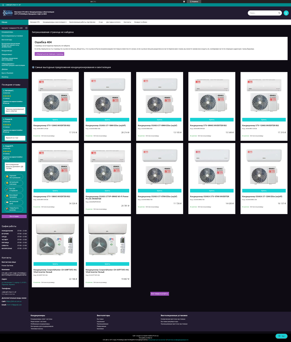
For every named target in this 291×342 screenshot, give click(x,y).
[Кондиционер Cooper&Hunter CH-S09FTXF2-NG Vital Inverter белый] (55, 239)
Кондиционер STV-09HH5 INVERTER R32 (208, 125)
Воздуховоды (7, 50)
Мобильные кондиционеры (40, 324)
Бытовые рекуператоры (169, 321)
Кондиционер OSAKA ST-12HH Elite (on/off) (262, 196)
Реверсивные (101, 326)
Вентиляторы (7, 40)
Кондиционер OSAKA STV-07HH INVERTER (209, 196)
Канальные (101, 321)
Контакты (127, 22)
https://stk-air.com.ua (13, 301)
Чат (283, 336)
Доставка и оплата (113, 22)
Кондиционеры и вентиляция (54, 22)
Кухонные (100, 328)
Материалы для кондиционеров (42, 326)
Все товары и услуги (159, 294)
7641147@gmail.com (14, 305)
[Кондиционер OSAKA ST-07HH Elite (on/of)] (159, 166)
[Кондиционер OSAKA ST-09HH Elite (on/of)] (159, 95)
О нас (101, 22)
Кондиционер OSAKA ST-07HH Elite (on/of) (157, 196)
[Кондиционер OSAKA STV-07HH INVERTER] (211, 166)
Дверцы (5, 69)
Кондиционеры (7, 32)
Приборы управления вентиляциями (10, 59)
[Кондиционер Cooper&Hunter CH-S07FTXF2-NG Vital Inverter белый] (107, 239)
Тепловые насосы (37, 328)
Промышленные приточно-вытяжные (174, 324)
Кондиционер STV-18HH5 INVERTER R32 (52, 196)
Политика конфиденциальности (177, 340)
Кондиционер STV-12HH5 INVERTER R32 (52, 125)
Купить (55, 120)
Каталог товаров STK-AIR (12, 28)
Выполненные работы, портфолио (82, 22)
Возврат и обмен (140, 22)
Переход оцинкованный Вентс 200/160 (15, 110)
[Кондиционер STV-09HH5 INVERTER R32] (211, 95)
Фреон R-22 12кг (12, 138)
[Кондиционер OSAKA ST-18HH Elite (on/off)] (107, 95)
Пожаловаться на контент (157, 340)
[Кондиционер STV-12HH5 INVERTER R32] (55, 95)
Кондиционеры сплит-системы (41, 319)
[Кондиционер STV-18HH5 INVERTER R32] (55, 166)
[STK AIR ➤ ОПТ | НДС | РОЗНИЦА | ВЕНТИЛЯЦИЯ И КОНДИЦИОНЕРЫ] (7, 13)
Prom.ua (155, 335)
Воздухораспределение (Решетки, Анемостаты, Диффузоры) (11, 45)
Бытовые (100, 319)
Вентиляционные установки (12, 36)
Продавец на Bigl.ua (145, 337)
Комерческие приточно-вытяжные (173, 319)
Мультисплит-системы (38, 321)
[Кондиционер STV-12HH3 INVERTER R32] (264, 95)
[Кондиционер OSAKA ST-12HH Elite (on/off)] (264, 166)
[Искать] (279, 13)
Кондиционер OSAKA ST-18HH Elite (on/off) (106, 125)
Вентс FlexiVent (7, 73)
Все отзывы (14, 216)
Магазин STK (35, 22)
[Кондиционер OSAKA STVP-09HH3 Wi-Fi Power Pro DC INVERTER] (107, 166)
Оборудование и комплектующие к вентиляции (13, 64)
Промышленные (102, 324)
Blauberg (5, 77)
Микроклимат (7, 54)
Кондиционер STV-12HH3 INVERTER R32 (260, 125)
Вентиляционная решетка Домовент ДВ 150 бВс (14, 166)
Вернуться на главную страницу (50, 54)
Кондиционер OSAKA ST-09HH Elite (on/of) (157, 125)
